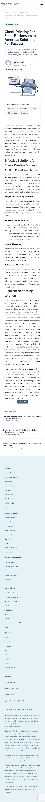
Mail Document (9, 499)
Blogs (14, 12)
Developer (7, 646)
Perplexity (14, 113)
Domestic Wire (9, 552)
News (6, 655)
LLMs (6, 650)
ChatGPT (13, 109)
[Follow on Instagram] (18, 700)
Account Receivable (11, 477)
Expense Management (11, 486)
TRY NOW (22, 401)
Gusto (6, 614)
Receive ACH (8, 579)
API (5, 507)
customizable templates (15, 318)
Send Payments (9, 517)
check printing (27, 132)
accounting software (13, 204)
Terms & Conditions (11, 688)
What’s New (8, 642)
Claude (24, 109)
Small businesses (11, 269)
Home (6, 12)
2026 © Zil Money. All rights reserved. (18, 709)
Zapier (6, 618)
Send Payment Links (11, 566)
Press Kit (7, 663)
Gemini (25, 113)
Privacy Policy (9, 683)
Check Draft (8, 571)
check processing (14, 239)
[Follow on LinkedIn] (23, 700)
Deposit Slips (8, 494)
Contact (7, 659)
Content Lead (19, 62)
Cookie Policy (9, 694)
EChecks (7, 543)
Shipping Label (9, 503)
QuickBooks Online (10, 593)
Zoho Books (8, 606)
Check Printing (23, 12)
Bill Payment (8, 526)
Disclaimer (8, 677)
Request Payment (10, 562)
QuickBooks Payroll (10, 601)
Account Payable (10, 473)
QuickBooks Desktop (11, 597)
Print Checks (8, 535)
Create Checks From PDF (13, 623)
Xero (6, 627)
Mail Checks (8, 539)
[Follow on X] (6, 700)
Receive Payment (10, 522)
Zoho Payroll (8, 610)
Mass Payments (9, 530)
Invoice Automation (10, 548)
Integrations (8, 481)
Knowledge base (9, 667)
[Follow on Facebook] (10, 700)
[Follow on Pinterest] (14, 700)
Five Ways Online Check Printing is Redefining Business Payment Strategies (19, 431)
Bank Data (7, 490)
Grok (34, 109)
